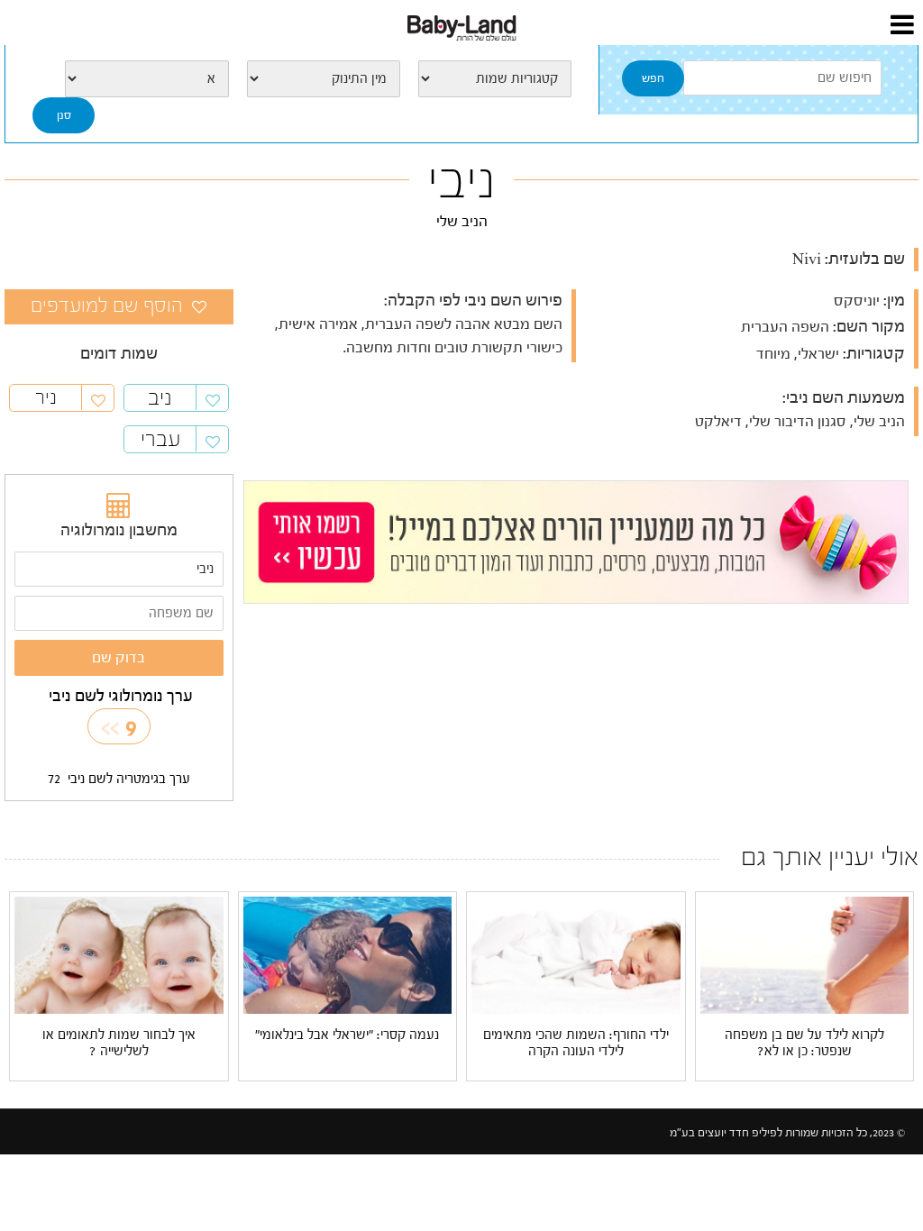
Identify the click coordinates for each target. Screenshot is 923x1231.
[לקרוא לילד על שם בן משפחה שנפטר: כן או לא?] (804, 954)
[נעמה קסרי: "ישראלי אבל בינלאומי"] (347, 954)
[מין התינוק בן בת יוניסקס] (323, 78)
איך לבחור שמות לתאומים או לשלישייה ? (119, 1043)
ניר (46, 397)
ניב (160, 398)
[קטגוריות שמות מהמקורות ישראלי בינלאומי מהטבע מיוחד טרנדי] (494, 78)
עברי (160, 439)
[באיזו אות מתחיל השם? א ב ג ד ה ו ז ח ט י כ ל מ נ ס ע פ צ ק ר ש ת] (147, 78)
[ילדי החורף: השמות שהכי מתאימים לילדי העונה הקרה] (576, 954)
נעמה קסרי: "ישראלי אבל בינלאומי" (347, 1035)
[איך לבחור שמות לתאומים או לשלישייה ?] (119, 954)
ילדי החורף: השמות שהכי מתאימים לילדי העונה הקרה (576, 1043)
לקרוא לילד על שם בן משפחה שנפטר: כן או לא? (804, 1043)
